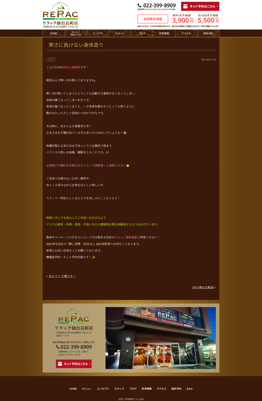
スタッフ (120, 33)
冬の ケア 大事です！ (62, 276)
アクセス (186, 33)
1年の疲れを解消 (203, 287)
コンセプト (97, 33)
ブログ (141, 33)
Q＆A (189, 388)
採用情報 (164, 33)
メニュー (87, 388)
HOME (53, 33)
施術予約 (208, 33)
